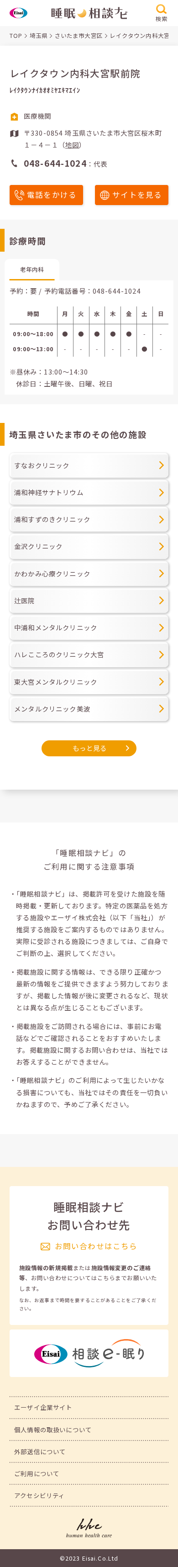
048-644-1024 (117, 290)
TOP (16, 36)
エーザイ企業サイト (43, 1407)
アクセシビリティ (39, 1495)
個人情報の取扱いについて (53, 1429)
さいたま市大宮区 (79, 36)
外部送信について (40, 1451)
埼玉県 (38, 36)
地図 (72, 144)
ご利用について (36, 1473)
